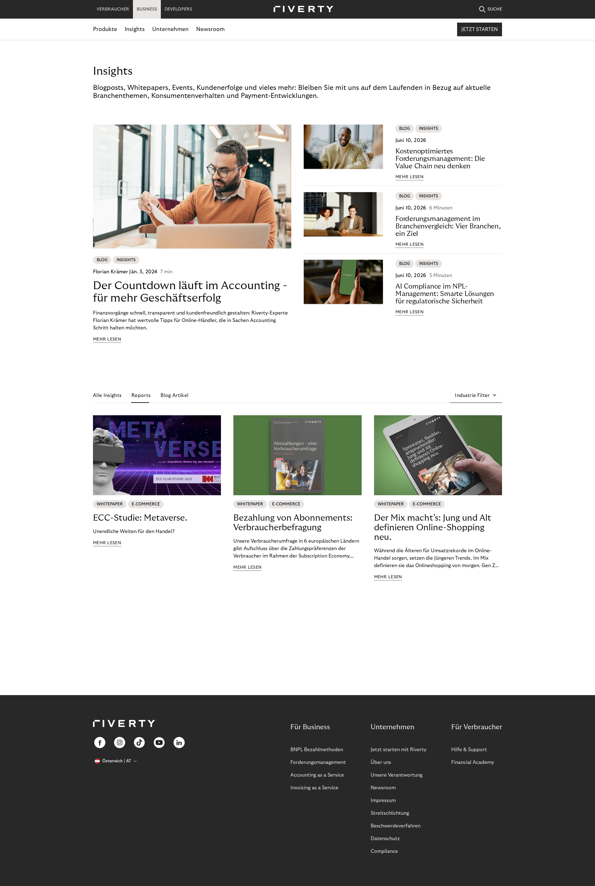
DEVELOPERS (178, 9)
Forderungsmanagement (318, 762)
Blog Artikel (174, 395)
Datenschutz (385, 838)
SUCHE (494, 9)
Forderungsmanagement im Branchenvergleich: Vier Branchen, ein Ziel (448, 226)
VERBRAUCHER (113, 9)
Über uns (381, 762)
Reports (141, 395)
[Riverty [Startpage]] (301, 9)
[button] (476, 395)
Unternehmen (170, 29)
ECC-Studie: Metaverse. (140, 518)
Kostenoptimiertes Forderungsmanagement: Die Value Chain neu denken (440, 159)
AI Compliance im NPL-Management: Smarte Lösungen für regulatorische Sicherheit (444, 294)
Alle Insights (107, 395)
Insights (135, 29)
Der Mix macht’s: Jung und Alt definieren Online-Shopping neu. (432, 528)
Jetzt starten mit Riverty (398, 749)
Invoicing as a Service (314, 787)
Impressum (383, 800)
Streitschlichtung (390, 813)
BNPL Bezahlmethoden (316, 749)
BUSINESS (147, 9)
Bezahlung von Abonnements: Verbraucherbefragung (292, 523)
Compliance (384, 851)
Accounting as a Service (317, 775)
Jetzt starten (479, 29)
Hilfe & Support (469, 749)
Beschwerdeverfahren (396, 825)
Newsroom (210, 29)
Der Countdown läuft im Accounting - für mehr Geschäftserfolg (190, 292)
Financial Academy (472, 762)
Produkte (105, 29)
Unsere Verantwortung (396, 775)
